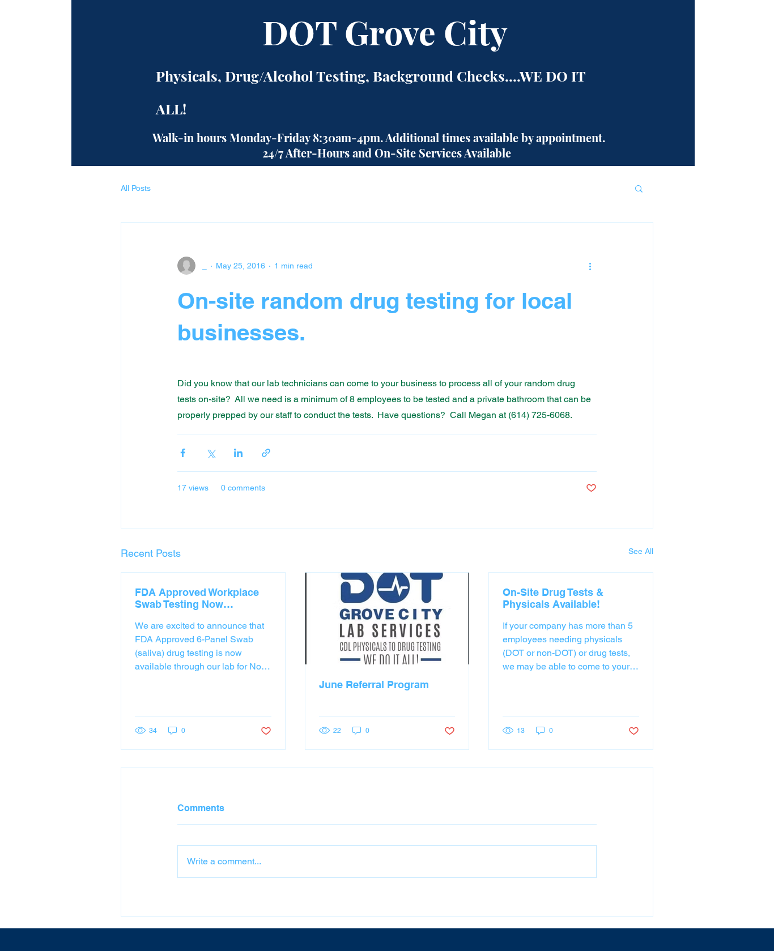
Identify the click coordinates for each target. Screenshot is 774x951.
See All (640, 551)
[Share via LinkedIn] (238, 452)
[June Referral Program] (387, 618)
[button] (638, 188)
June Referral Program (374, 684)
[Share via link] (266, 452)
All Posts (136, 188)
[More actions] (590, 265)
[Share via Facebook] (182, 452)
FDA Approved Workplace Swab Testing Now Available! (197, 598)
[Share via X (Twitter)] (210, 452)
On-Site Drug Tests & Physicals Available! (553, 598)
